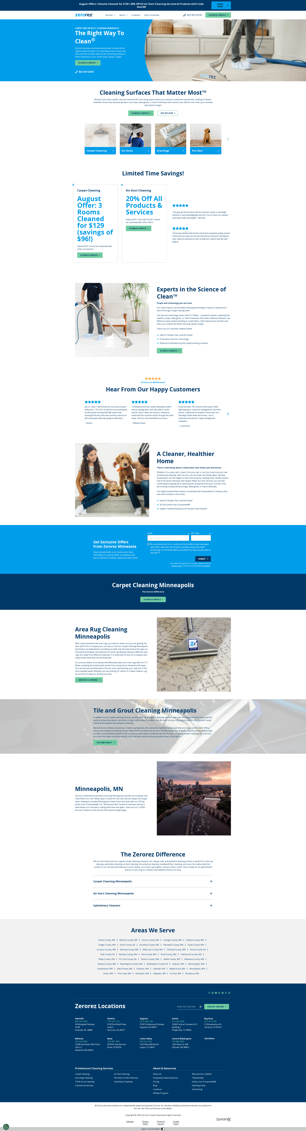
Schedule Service (217, 15)
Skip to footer (8, 17)
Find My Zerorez (215, 1006)
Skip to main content (11, 14)
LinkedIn (219, 993)
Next (228, 139)
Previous (78, 139)
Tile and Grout (104, 742)
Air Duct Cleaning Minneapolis (113, 893)
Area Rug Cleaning (88, 680)
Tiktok (229, 993)
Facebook (209, 993)
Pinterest (222, 993)
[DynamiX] (224, 1119)
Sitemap (130, 1121)
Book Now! (220, 5)
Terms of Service (161, 1122)
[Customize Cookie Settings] (6, 1127)
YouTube (216, 993)
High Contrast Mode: (11, 20)
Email (150, 533)
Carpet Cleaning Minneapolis (112, 881)
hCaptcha (206, 566)
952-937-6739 (194, 15)
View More (209, 1038)
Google (212, 993)
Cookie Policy (176, 1122)
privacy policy (177, 566)
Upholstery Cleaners (106, 905)
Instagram (226, 993)
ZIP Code (195, 533)
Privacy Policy (145, 1122)
